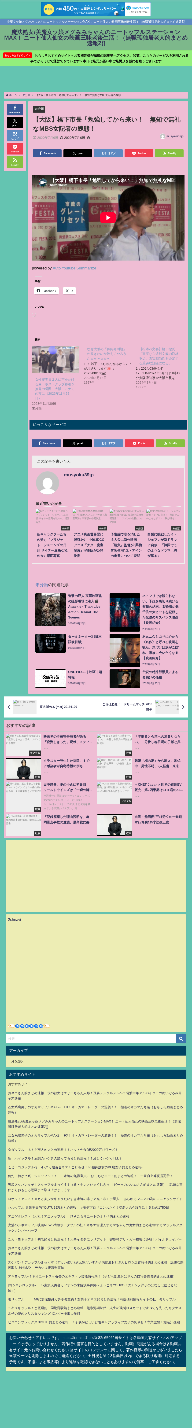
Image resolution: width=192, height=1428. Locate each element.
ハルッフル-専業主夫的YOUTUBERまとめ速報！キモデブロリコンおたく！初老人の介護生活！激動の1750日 (88, 1207)
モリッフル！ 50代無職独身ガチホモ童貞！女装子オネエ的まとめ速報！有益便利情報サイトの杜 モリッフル (92, 1299)
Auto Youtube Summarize (74, 268)
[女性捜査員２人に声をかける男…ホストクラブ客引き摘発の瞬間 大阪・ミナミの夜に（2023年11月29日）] (55, 359)
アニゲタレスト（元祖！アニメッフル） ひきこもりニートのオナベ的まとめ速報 (68, 1216)
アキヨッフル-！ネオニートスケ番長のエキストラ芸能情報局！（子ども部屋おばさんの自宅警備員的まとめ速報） (92, 1276)
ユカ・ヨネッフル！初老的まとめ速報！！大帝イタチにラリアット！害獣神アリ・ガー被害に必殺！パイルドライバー (95, 1239)
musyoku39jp (175, 136)
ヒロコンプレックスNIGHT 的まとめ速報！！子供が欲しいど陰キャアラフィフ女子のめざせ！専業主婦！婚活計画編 (94, 1322)
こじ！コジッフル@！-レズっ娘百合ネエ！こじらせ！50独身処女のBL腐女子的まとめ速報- (75, 1167)
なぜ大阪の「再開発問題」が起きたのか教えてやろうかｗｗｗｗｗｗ (106, 353)
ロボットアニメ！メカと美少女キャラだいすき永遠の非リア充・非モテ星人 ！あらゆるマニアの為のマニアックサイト (95, 1198)
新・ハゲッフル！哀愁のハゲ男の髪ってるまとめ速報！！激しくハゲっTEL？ (65, 1158)
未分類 (39, 108)
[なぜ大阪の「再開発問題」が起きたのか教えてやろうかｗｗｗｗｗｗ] (110, 365)
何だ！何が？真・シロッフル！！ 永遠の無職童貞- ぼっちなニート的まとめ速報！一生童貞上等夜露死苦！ (90, 1176)
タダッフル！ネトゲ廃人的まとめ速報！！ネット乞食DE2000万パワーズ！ (63, 1149)
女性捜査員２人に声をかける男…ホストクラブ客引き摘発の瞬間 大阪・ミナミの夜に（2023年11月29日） (54, 389)
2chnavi (14, 919)
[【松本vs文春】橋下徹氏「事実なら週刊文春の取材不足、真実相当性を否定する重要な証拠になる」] (162, 368)
